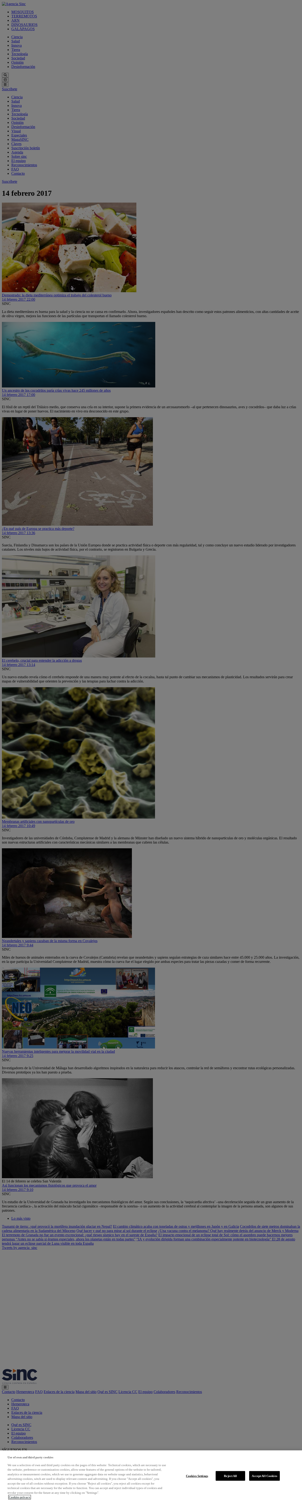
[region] (151, 1476)
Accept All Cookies (264, 1475)
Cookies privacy (19, 1497)
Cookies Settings (197, 1475)
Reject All (230, 1475)
